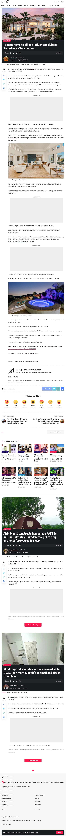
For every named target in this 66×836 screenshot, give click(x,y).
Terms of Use (34, 832)
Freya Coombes (13, 550)
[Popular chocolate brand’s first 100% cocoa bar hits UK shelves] (25, 448)
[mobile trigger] (3, 2)
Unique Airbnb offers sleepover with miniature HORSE (35, 124)
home (16, 361)
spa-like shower (20, 241)
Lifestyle (21, 475)
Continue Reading (33, 625)
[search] (54, 2)
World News (6, 475)
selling (36, 361)
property (31, 361)
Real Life (53, 452)
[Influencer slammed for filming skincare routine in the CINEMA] (9, 471)
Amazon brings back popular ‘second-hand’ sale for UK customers (8, 457)
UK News (5, 452)
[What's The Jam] (7, 2)
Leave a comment (56, 432)
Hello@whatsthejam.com (29, 353)
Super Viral (38, 475)
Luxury (27, 361)
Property (7, 40)
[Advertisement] (36, 109)
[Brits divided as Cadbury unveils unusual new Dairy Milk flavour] (41, 448)
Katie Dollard (13, 57)
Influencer (21, 361)
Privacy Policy (24, 832)
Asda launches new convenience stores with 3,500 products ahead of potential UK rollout (56, 482)
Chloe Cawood (13, 685)
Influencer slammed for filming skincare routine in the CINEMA (9, 480)
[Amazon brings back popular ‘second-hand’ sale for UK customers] (9, 448)
